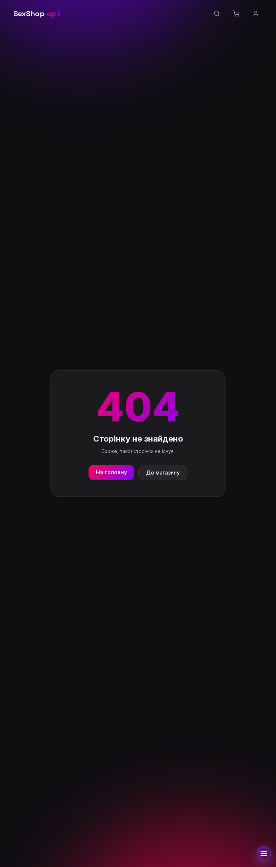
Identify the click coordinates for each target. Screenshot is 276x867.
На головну (111, 472)
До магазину (163, 472)
